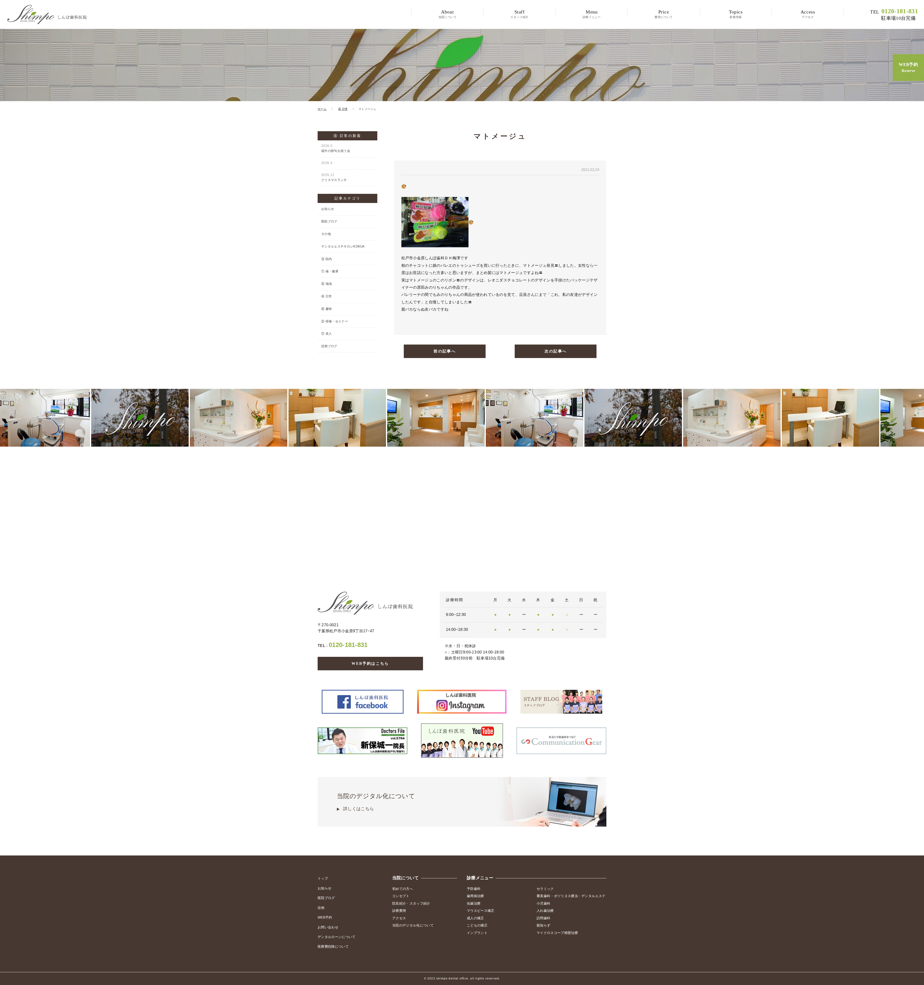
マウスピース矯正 (480, 911)
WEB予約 (908, 67)
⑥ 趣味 (326, 309)
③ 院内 (326, 259)
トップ (323, 878)
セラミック (545, 889)
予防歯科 (474, 889)
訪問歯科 (543, 918)
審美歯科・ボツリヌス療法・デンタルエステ (571, 896)
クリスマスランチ (334, 177)
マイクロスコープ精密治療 (557, 933)
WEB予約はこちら (370, 663)
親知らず (543, 925)
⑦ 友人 (326, 333)
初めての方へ (402, 889)
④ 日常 (326, 296)
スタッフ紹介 (519, 14)
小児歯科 (543, 903)
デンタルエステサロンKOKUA (343, 246)
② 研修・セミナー (334, 321)
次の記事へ (556, 351)
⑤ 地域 (326, 284)
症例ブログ (329, 346)
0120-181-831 (894, 14)
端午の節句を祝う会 (335, 148)
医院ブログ (329, 221)
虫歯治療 (474, 903)
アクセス (808, 14)
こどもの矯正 (477, 925)
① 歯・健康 (329, 271)
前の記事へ (445, 351)
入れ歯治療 (545, 911)
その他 (326, 234)
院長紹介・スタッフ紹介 (411, 903)
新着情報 (736, 14)
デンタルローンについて (337, 937)
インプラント (477, 933)
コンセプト (401, 896)
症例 (321, 908)
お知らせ (327, 209)
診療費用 (399, 911)
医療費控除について (333, 946)
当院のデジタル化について (376, 802)
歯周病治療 (475, 896)
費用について (663, 14)
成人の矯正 (475, 918)
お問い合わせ (328, 927)
